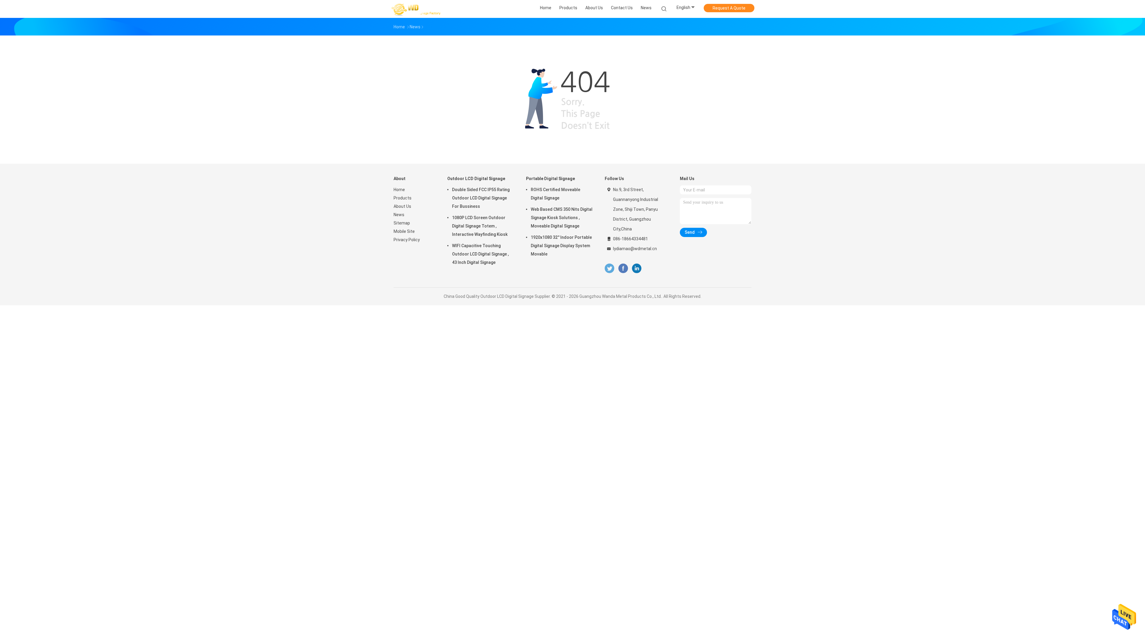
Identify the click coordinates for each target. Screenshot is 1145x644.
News (399, 214)
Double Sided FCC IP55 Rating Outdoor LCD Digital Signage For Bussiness (481, 198)
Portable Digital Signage (550, 178)
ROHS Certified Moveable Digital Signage (555, 193)
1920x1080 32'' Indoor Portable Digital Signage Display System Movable (561, 245)
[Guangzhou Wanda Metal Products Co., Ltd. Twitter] (609, 268)
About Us (402, 206)
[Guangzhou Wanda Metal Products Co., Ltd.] (417, 9)
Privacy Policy (407, 239)
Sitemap (402, 223)
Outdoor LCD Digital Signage (476, 178)
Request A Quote (729, 8)
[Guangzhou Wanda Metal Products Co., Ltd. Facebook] (623, 268)
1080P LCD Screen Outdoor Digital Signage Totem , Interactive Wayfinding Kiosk (479, 226)
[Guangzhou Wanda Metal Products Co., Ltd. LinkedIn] (637, 268)
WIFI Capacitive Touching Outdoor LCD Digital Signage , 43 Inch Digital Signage (480, 254)
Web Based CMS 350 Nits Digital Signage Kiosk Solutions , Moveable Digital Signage (561, 217)
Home (399, 189)
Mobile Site (404, 231)
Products (402, 198)
